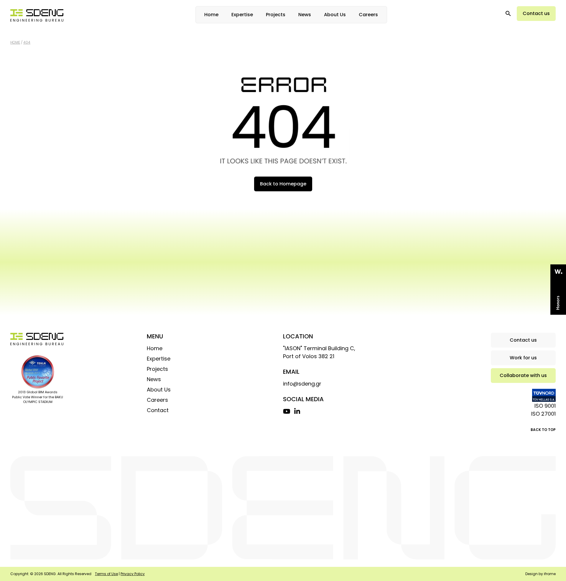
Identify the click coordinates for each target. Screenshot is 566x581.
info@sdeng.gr (302, 383)
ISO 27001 (543, 413)
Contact (158, 410)
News (304, 14)
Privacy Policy (133, 573)
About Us (335, 14)
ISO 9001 (545, 405)
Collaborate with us (523, 375)
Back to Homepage (283, 183)
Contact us (536, 13)
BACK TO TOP (543, 429)
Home (211, 14)
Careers (368, 14)
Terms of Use (106, 573)
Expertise (242, 14)
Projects (275, 14)
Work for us (523, 357)
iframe (550, 573)
